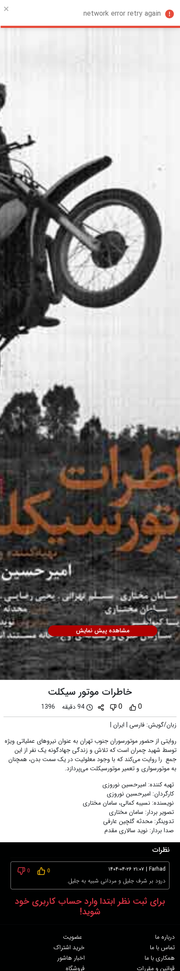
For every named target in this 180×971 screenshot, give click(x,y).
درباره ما (165, 937)
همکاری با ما (160, 958)
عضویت (72, 937)
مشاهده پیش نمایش (102, 630)
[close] (6, 8)
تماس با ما (162, 947)
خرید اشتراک (69, 947)
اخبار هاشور (71, 958)
